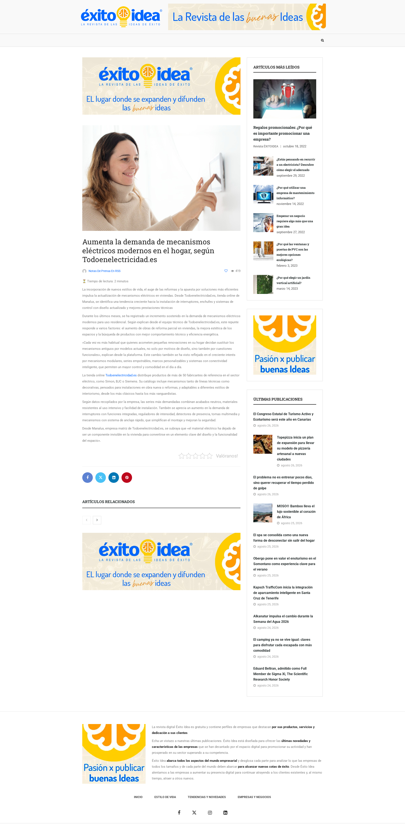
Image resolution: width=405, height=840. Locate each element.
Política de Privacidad (219, 833)
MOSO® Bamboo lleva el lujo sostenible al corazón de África (296, 511)
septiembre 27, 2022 (291, 232)
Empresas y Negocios (194, 40)
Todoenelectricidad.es (121, 375)
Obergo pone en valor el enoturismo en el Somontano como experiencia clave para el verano (284, 563)
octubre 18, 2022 (294, 146)
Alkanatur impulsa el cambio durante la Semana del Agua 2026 (283, 619)
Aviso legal (193, 833)
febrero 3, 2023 (287, 266)
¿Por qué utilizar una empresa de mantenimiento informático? (296, 193)
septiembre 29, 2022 (291, 176)
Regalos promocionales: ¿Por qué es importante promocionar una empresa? (282, 133)
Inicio (87, 40)
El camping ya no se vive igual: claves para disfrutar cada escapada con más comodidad (282, 645)
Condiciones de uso (279, 833)
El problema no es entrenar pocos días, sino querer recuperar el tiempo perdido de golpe (283, 482)
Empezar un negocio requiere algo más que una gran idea (295, 221)
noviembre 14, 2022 (290, 204)
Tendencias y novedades (149, 40)
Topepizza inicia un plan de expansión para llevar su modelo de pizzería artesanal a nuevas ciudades (295, 448)
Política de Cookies (249, 833)
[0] (226, 270)
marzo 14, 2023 (287, 289)
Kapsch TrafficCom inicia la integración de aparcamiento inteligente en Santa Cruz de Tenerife (283, 592)
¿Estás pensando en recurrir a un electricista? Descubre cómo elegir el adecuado (296, 164)
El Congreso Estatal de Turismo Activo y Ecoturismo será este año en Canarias (283, 416)
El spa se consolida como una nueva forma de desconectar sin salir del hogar (284, 537)
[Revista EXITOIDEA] (121, 17)
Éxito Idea (177, 833)
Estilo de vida (110, 40)
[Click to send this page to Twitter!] (100, 477)
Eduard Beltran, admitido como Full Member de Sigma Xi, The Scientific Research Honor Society (280, 673)
